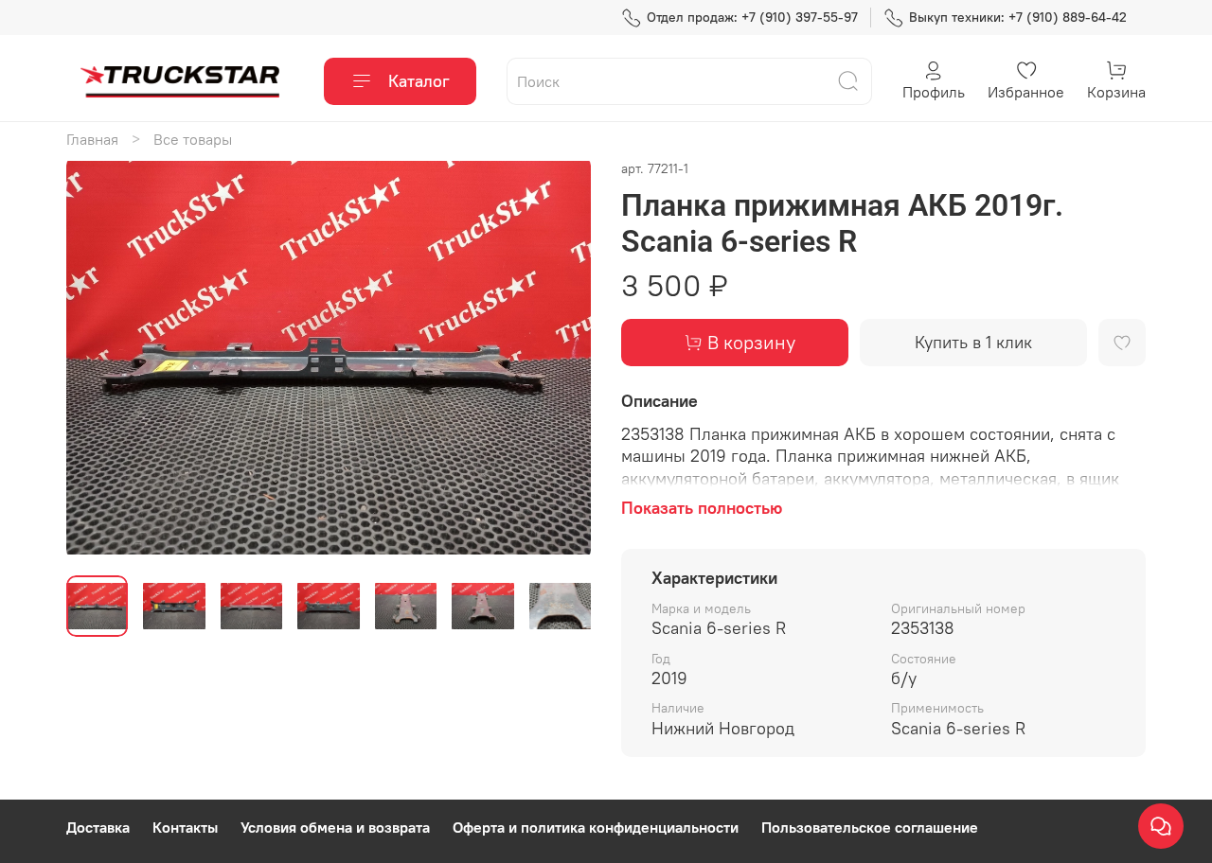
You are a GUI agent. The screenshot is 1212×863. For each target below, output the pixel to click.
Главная (92, 139)
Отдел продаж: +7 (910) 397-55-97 (752, 17)
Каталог (419, 81)
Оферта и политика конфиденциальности (596, 827)
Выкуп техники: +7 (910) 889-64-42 (1018, 17)
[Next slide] (560, 358)
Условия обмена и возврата (335, 827)
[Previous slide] (96, 358)
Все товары (192, 139)
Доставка (98, 827)
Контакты (185, 827)
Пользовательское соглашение (869, 827)
